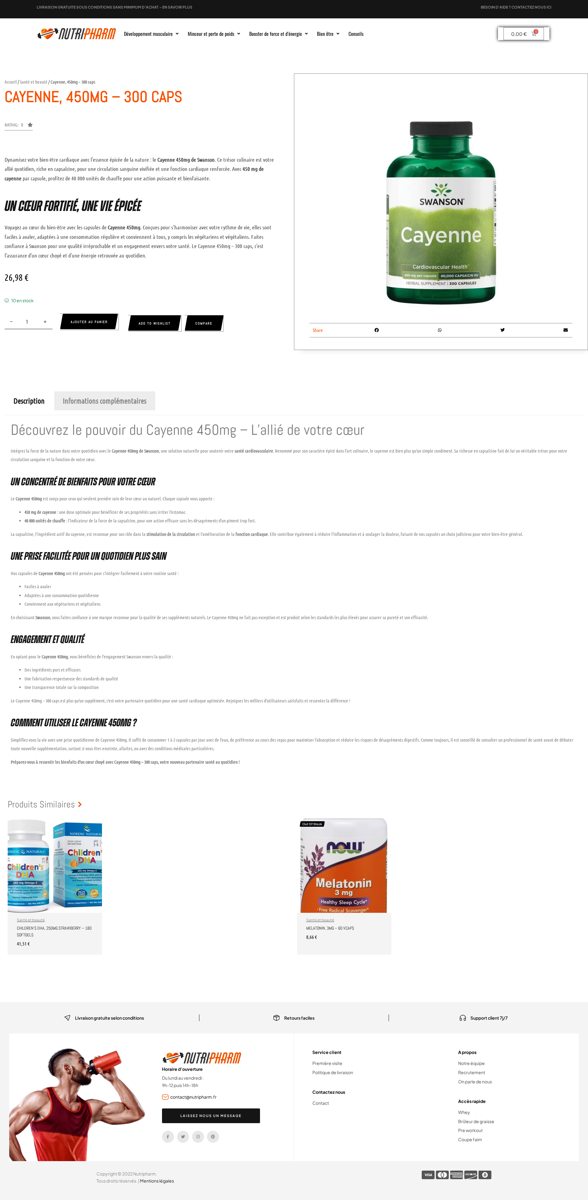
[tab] (29, 400)
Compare (204, 323)
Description (29, 400)
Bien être (325, 33)
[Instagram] (198, 1137)
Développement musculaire (148, 33)
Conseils (356, 33)
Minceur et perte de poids (211, 33)
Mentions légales (157, 1180)
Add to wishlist (155, 323)
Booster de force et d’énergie (275, 33)
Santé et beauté (33, 82)
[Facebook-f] (168, 1137)
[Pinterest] (213, 1137)
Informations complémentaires (104, 400)
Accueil (11, 82)
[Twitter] (183, 1137)
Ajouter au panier (89, 322)
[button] (151, 34)
